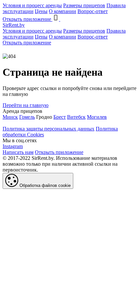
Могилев (97, 117)
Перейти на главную (26, 105)
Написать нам (18, 152)
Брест (59, 117)
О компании (62, 11)
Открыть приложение (27, 42)
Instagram (13, 146)
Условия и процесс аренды (32, 5)
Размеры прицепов (84, 5)
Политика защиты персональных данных (48, 128)
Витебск (76, 117)
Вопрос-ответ (92, 11)
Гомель (27, 117)
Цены (41, 11)
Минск (10, 117)
